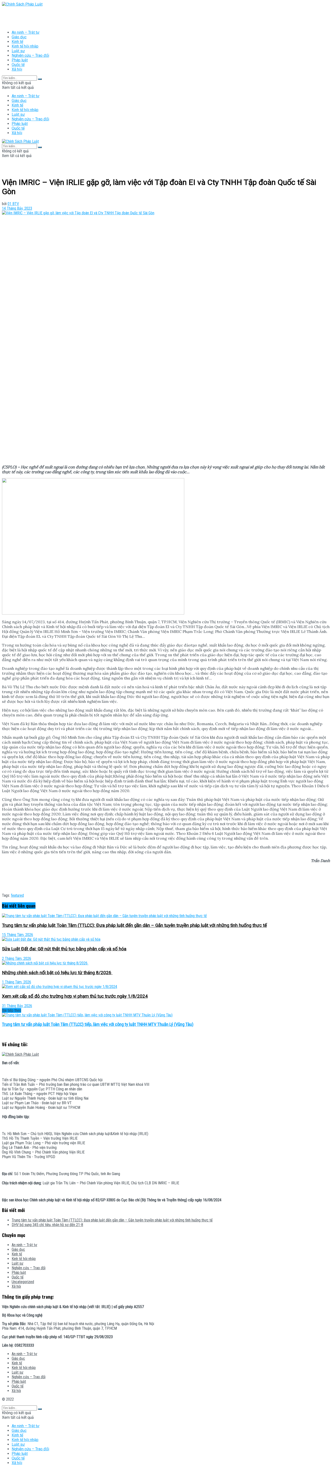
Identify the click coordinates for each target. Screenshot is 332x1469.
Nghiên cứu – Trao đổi (30, 55)
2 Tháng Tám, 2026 (16, 958)
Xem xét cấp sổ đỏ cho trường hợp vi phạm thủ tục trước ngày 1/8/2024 (75, 996)
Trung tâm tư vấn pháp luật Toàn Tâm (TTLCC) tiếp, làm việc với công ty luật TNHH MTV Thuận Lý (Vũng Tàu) (97, 1024)
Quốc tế (18, 64)
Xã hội (17, 69)
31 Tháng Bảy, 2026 (17, 1006)
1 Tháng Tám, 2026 (16, 982)
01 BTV (13, 203)
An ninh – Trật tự (25, 32)
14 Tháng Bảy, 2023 (17, 208)
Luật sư (18, 51)
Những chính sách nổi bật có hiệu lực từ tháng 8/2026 (57, 972)
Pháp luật (20, 60)
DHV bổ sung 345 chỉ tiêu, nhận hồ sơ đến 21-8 (47, 1224)
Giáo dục (19, 37)
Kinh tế (17, 41)
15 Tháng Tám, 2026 (17, 934)
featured (17, 895)
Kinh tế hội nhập (25, 46)
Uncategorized (23, 1281)
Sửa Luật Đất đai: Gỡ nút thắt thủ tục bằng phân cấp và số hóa (64, 949)
